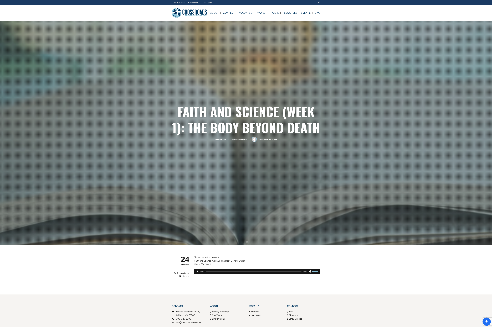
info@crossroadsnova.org (188, 322)
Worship (254, 311)
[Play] (197, 271)
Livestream (255, 315)
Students (293, 315)
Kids (291, 311)
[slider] (315, 271)
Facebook (194, 2)
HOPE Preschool (178, 2)
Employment (218, 318)
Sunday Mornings (220, 311)
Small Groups (295, 318)
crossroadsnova (269, 139)
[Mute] (310, 271)
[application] (257, 271)
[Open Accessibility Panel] (487, 322)
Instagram (208, 2)
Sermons (243, 139)
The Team (217, 315)
